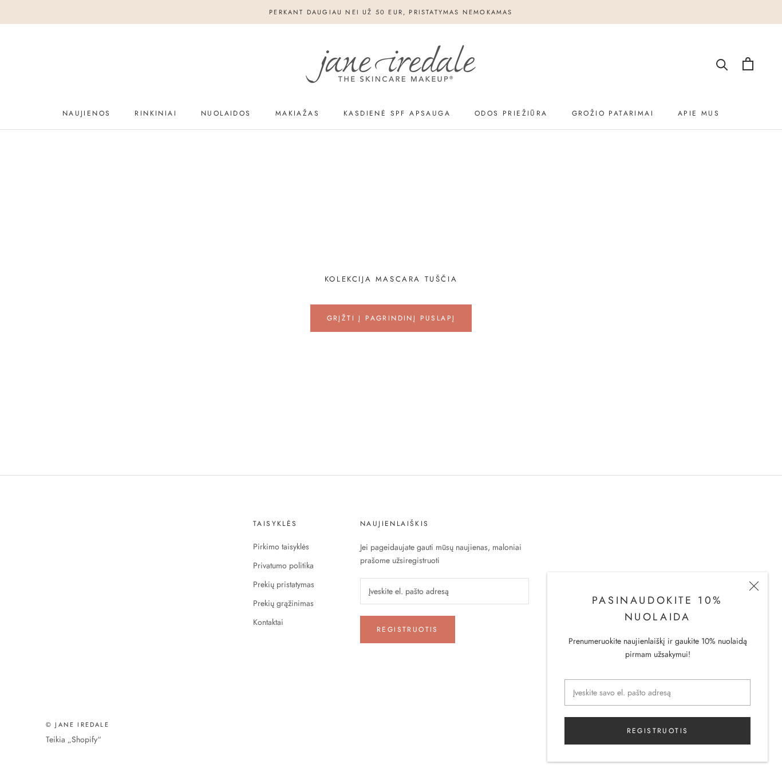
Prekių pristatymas (283, 584)
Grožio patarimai (613, 113)
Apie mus (699, 113)
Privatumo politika (283, 565)
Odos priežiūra (511, 113)
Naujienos (86, 113)
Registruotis (658, 731)
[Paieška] (722, 64)
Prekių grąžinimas (283, 603)
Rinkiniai (156, 113)
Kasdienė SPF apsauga (397, 113)
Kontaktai (268, 622)
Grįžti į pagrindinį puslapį (391, 318)
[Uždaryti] (754, 586)
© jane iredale (77, 724)
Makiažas (297, 113)
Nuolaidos (226, 113)
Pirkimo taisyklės (281, 546)
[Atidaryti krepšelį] (747, 63)
